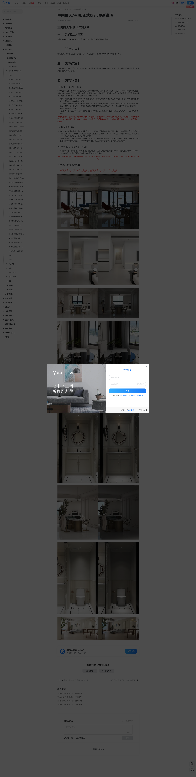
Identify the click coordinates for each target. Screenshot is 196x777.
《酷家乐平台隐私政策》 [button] (137, 395)
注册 (127, 391)
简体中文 (142, 410)
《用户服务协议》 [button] (124, 395)
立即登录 (131, 410)
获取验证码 (140, 384)
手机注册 (127, 370)
